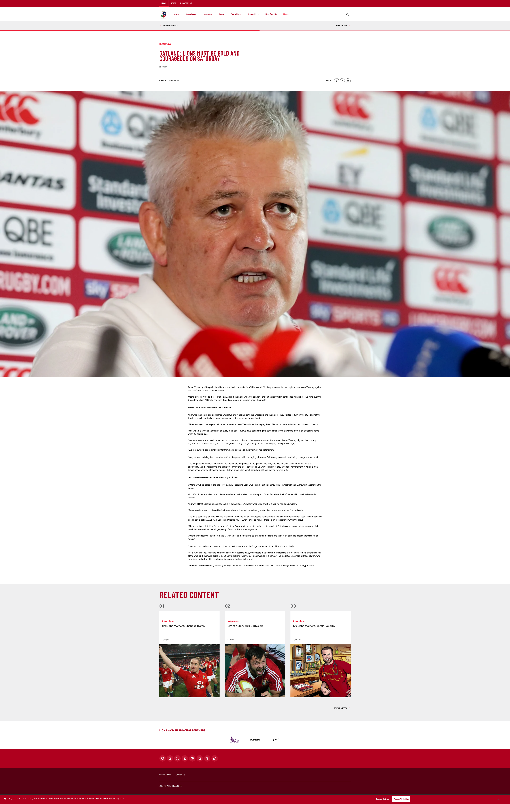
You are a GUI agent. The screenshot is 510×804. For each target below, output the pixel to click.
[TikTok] (185, 758)
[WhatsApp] (214, 758)
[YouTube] (192, 758)
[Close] (498, 799)
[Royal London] (234, 740)
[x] (342, 80)
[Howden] (255, 740)
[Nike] (276, 740)
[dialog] (255, 799)
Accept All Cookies (401, 799)
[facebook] (336, 80)
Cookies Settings (382, 799)
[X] (177, 758)
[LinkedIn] (200, 758)
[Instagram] (162, 758)
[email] (348, 80)
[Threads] (207, 758)
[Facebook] (170, 758)
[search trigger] (347, 14)
